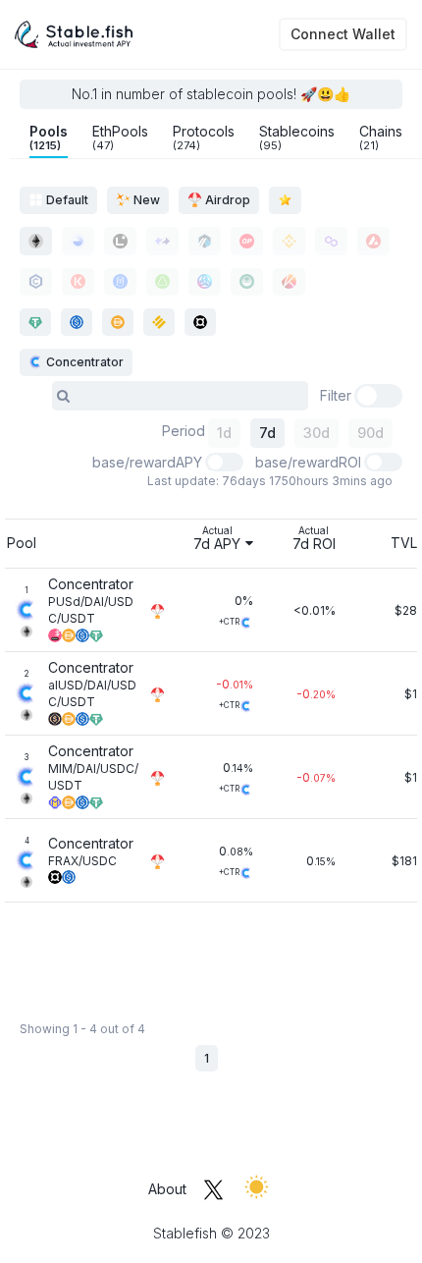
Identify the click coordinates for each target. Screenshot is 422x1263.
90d (370, 432)
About (167, 1189)
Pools (48, 137)
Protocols (204, 137)
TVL (404, 542)
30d (316, 432)
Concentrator (83, 362)
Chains (380, 137)
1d (224, 432)
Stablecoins (297, 137)
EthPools (120, 137)
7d (267, 432)
